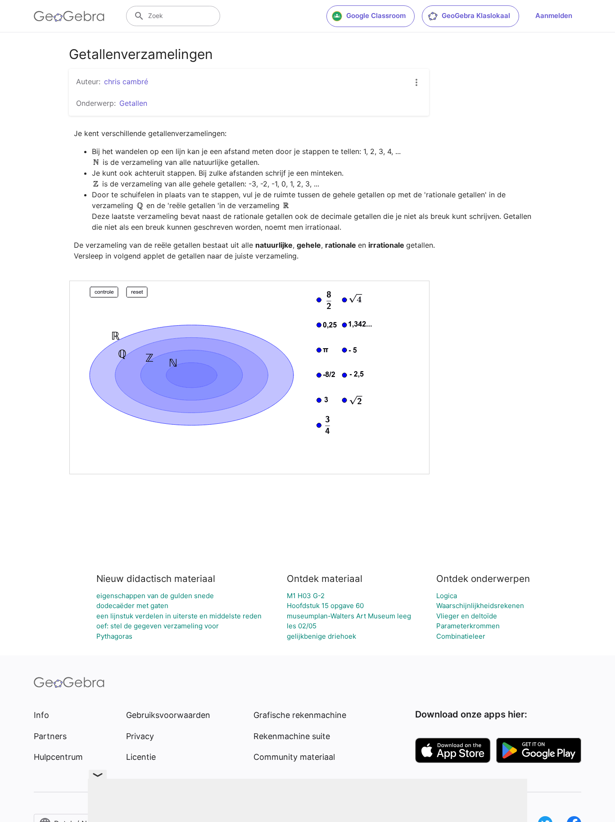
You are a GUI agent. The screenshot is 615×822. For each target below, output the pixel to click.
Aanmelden (553, 15)
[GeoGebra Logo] (69, 16)
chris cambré (126, 81)
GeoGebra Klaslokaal (476, 15)
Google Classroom (376, 15)
